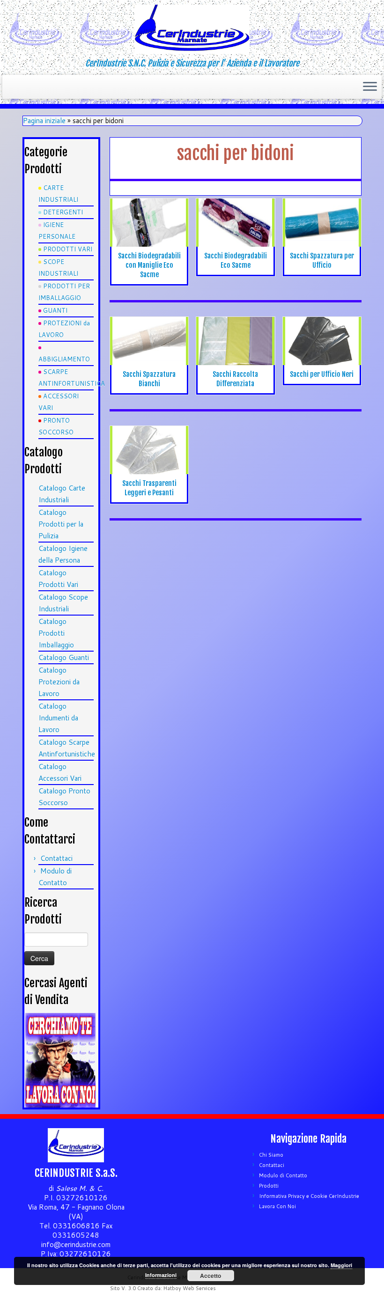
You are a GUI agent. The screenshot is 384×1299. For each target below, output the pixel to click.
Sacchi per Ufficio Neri (322, 374)
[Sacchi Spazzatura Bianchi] (149, 341)
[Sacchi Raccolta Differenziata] (235, 345)
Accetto (210, 1275)
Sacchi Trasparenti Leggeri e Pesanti (149, 488)
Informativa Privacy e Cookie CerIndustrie (309, 1196)
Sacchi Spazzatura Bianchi (149, 379)
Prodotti (269, 1185)
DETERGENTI (63, 212)
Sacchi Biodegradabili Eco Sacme (235, 260)
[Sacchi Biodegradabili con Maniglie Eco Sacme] (149, 222)
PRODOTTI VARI (67, 249)
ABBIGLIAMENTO (64, 359)
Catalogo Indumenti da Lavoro (58, 717)
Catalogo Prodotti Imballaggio (56, 633)
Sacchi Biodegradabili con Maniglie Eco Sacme (149, 265)
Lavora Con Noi (277, 1206)
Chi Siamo (271, 1155)
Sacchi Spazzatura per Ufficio (322, 260)
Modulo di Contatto (283, 1175)
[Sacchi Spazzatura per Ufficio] (322, 226)
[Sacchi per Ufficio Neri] (322, 341)
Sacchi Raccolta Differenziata (235, 379)
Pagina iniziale (44, 120)
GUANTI (55, 310)
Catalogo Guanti (63, 657)
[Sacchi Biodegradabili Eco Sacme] (235, 222)
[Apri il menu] (370, 87)
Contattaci (56, 858)
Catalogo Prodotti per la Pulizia (60, 524)
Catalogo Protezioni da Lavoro (59, 681)
